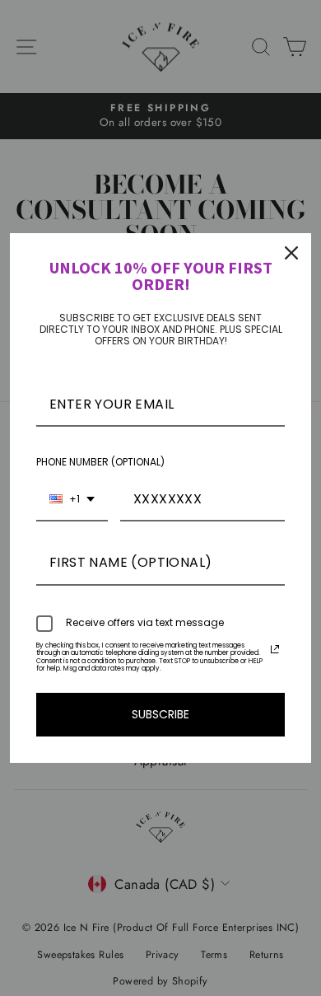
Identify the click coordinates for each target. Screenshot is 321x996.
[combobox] (72, 499)
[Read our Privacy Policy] (275, 649)
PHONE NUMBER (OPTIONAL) (100, 462)
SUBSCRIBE (160, 714)
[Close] (291, 253)
